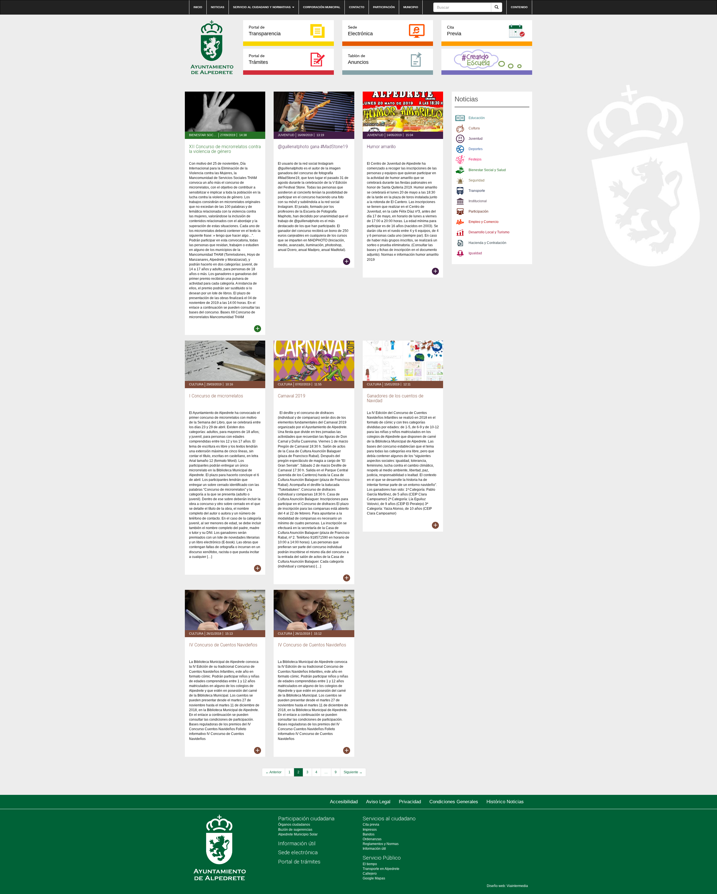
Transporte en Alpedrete (381, 869)
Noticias (217, 7)
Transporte (477, 191)
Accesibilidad (344, 801)
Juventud (286, 135)
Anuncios (358, 59)
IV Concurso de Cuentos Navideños (223, 645)
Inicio (198, 7)
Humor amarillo (381, 146)
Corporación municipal (321, 7)
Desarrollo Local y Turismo (489, 232)
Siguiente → (353, 772)
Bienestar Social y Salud (203, 135)
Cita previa (371, 825)
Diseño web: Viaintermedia (507, 886)
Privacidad (410, 801)
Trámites (258, 59)
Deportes (476, 149)
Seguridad (477, 180)
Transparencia (265, 30)
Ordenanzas (372, 839)
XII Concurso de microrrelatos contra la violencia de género (225, 149)
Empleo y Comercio (484, 222)
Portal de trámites (299, 861)
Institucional (478, 201)
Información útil (297, 843)
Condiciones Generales (453, 801)
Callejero (370, 874)
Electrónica (360, 30)
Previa (454, 30)
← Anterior (273, 772)
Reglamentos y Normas (381, 844)
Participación (384, 7)
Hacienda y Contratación (487, 243)
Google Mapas (374, 878)
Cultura (196, 384)
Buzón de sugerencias (295, 830)
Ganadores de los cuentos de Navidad (395, 398)
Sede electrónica (298, 852)
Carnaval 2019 (291, 396)
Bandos (368, 834)
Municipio (410, 7)
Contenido (519, 7)
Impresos (370, 830)
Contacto (356, 7)
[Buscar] (496, 7)
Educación (477, 118)
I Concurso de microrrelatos (216, 396)
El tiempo (370, 864)
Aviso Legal (378, 801)
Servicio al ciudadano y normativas (262, 7)
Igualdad (475, 253)
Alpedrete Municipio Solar (298, 834)
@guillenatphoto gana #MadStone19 (313, 146)
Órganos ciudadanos (294, 825)
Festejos (475, 159)
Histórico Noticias (505, 801)
